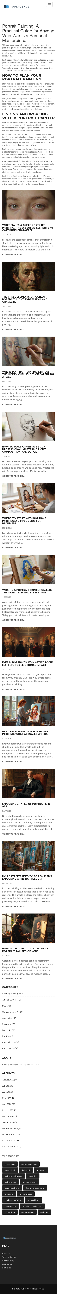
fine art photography (35, 1188)
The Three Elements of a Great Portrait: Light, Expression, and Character (24, 299)
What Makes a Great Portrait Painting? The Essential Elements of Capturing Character (27, 228)
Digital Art (8, 1030)
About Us (6, 1253)
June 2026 (8, 1092)
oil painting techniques (32, 1206)
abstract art (10, 1170)
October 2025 (10, 1140)
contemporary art (29, 1164)
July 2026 (8, 1086)
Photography (10, 1048)
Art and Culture (11, 1000)
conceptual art (27, 1212)
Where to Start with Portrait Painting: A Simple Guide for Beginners (24, 521)
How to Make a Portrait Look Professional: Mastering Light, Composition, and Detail (24, 449)
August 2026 (9, 1080)
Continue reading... (13, 254)
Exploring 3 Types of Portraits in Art (26, 805)
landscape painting (13, 1200)
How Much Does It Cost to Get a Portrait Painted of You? (25, 949)
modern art (10, 1164)
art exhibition (33, 1200)
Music (6, 1006)
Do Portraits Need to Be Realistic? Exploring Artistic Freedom (27, 877)
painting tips (10, 1182)
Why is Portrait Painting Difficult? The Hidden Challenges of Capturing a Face (28, 374)
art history (41, 1170)
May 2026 (8, 1098)
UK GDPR (6, 1268)
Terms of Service (9, 1257)
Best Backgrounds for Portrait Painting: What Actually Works (25, 732)
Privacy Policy (8, 1260)
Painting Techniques (13, 993)
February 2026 (10, 1116)
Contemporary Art (12, 1012)
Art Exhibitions (10, 1042)
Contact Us (7, 1264)
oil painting (10, 1212)
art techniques (26, 1194)
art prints (9, 1194)
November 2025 (11, 1134)
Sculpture (8, 1024)
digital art (26, 1170)
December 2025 (11, 1128)
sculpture (44, 1212)
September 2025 (11, 1146)
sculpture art (10, 1206)
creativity (33, 1176)
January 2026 (9, 1122)
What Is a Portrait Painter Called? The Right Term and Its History (27, 591)
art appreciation (29, 1182)
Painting (7, 1036)
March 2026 (9, 1110)
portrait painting (12, 1188)
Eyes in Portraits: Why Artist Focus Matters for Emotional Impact (27, 663)
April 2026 (8, 1104)
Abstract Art (9, 1018)
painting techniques (13, 1176)
